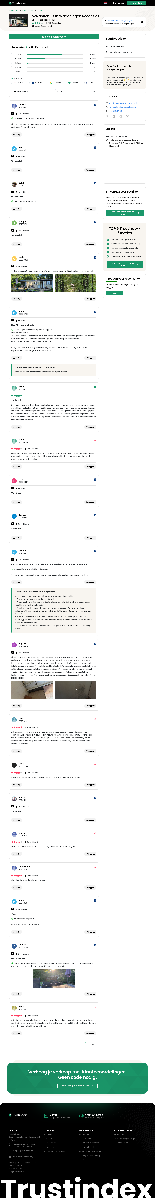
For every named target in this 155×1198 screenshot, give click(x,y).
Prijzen (49, 1134)
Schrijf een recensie (56, 36)
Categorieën (118, 3)
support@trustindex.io (60, 1117)
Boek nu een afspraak (95, 1117)
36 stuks (21, 83)
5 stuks (74, 83)
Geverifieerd (22, 91)
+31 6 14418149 (115, 111)
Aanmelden (87, 1138)
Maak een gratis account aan (123, 212)
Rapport (91, 135)
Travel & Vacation (28, 10)
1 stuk (91, 83)
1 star (17, 72)
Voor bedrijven (137, 3)
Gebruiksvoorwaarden (92, 1143)
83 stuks (39, 83)
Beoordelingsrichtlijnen (92, 1151)
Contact (50, 1147)
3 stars (18, 63)
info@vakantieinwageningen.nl (123, 103)
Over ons (50, 1138)
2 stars (18, 67)
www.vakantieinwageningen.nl (122, 107)
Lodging (39, 10)
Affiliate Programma (55, 1151)
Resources (51, 1143)
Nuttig (17, 135)
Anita (21, 387)
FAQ (83, 1160)
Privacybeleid (88, 1147)
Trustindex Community (23, 1157)
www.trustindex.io (16, 1168)
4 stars (18, 59)
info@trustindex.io (16, 1171)
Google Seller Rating (91, 1155)
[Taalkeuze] (106, 3)
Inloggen (115, 293)
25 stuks (57, 83)
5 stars (18, 54)
